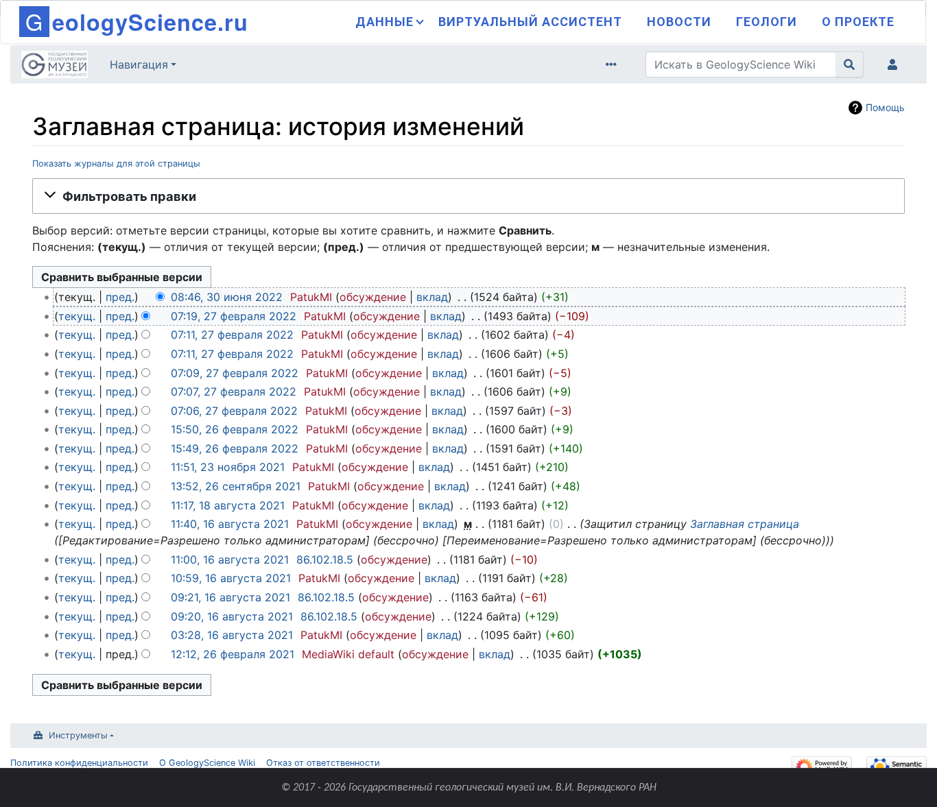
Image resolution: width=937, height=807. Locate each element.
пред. (120, 297)
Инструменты (78, 735)
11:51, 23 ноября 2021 (228, 467)
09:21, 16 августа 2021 (230, 597)
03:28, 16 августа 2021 (232, 635)
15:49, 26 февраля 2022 (234, 448)
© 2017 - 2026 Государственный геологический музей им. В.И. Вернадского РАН (468, 787)
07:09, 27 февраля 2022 (234, 373)
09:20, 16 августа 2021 (232, 616)
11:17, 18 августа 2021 (228, 505)
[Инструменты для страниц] (614, 64)
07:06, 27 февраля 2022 (234, 411)
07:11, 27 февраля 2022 (232, 334)
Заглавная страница (744, 524)
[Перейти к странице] (849, 64)
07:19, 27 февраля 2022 (233, 316)
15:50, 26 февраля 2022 (234, 429)
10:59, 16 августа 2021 (231, 578)
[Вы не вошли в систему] (895, 64)
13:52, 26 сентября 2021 (235, 486)
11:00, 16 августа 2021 (230, 559)
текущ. (76, 316)
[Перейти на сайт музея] (54, 66)
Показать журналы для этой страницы (116, 163)
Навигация (139, 64)
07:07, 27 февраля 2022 (233, 391)
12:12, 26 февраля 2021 (232, 654)
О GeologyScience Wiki (207, 763)
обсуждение (373, 297)
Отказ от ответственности (323, 763)
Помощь (885, 107)
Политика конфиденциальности (79, 763)
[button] (468, 196)
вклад (432, 297)
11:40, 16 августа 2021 (230, 524)
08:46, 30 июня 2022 (227, 297)
